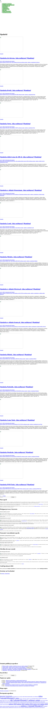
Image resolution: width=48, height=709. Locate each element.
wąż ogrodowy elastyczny (35, 707)
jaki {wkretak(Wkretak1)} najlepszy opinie (25, 700)
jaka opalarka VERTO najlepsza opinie (17, 127)
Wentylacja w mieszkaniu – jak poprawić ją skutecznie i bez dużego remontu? (16, 669)
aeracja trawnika (14, 696)
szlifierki (30, 559)
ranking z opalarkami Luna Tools (36, 424)
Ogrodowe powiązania (4, 690)
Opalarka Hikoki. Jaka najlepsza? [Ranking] (16, 354)
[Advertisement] (24, 24)
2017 (4, 696)
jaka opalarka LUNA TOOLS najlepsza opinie (20, 424)
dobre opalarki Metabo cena (5, 260)
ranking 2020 (13, 704)
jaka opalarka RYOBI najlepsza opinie (17, 94)
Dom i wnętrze (6, 11)
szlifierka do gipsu (11, 707)
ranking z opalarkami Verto (30, 127)
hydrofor (17, 540)
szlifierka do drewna (5, 707)
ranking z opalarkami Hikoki (31, 358)
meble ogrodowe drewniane (29, 701)
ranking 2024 (44, 704)
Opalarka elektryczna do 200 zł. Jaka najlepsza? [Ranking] (20, 157)
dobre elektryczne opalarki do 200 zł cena (7, 161)
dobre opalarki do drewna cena (5, 62)
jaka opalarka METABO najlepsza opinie (18, 260)
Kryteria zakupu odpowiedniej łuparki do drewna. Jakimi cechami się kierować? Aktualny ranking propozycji (26, 681)
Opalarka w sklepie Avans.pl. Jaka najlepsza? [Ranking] (20, 322)
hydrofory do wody (29, 698)
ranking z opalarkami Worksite (33, 456)
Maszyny (4, 7)
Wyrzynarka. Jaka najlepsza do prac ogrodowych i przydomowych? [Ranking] (19, 685)
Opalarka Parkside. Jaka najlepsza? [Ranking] (16, 387)
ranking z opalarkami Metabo (32, 260)
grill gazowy (20, 698)
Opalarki (1, 53)
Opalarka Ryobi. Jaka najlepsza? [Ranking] (15, 90)
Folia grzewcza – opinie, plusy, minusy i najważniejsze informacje (14, 668)
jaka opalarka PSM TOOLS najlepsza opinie (20, 488)
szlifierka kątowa (16, 707)
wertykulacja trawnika (28, 707)
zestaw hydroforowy (42, 707)
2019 (10, 696)
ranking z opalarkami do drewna (34, 62)
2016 (1, 696)
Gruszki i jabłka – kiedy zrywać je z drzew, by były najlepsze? (13, 667)
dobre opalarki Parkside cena (5, 390)
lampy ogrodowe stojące (14, 701)
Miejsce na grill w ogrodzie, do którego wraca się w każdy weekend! (15, 666)
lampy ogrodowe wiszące (21, 701)
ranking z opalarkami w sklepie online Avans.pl (37, 326)
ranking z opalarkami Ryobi (30, 94)
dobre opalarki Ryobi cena (5, 94)
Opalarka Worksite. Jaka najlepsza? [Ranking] (16, 452)
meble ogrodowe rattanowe (36, 701)
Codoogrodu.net (8, 61)
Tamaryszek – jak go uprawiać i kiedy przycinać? (11, 670)
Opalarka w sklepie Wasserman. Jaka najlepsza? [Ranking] (21, 190)
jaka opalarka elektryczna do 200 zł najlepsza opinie (25, 161)
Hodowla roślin (6, 3)
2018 (7, 696)
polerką (23, 563)
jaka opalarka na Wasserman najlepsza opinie (21, 194)
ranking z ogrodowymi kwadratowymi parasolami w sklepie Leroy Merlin (10, 706)
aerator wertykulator (19, 696)
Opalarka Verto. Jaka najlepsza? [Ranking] (15, 124)
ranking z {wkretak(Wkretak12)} (32, 706)
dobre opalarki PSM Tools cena (6, 488)
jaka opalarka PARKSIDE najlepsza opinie (19, 390)
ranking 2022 (29, 704)
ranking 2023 (36, 704)
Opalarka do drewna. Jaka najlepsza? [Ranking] (17, 58)
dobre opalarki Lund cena (4, 227)
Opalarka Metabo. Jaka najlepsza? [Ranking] (16, 257)
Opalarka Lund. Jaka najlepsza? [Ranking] (15, 223)
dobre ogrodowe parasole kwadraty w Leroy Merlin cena (30, 696)
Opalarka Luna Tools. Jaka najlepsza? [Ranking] (17, 420)
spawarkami (39, 553)
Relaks (4, 10)
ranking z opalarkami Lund (29, 227)
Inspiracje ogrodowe (8, 4)
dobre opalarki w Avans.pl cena (6, 326)
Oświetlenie (5, 9)
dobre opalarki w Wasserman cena (6, 194)
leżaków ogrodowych (37, 506)
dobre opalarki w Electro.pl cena (6, 293)
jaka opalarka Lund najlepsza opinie (16, 227)
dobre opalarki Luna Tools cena (6, 424)
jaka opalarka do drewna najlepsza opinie (19, 62)
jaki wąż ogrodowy (7, 700)
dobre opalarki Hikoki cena (5, 358)
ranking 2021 (21, 704)
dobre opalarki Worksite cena (5, 456)
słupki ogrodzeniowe (22, 707)
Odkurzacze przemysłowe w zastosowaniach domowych (16, 680)
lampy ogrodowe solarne (7, 701)
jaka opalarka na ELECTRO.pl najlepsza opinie (21, 293)
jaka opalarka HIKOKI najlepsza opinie (18, 358)
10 (3, 495)
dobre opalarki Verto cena (4, 127)
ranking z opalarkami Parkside (33, 390)
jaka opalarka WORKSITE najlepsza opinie (19, 456)
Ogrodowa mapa (6, 12)
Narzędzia (5, 8)
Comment (12, 61)
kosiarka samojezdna (43, 700)
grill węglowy (24, 698)
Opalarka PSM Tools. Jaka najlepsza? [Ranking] (17, 484)
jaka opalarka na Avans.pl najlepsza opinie (20, 326)
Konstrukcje (6, 5)
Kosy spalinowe (32, 513)
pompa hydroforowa (5, 704)
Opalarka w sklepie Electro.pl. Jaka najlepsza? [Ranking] (20, 289)
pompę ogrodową (35, 544)
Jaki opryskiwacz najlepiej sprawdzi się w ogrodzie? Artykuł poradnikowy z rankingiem (21, 684)
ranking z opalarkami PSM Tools (35, 488)
